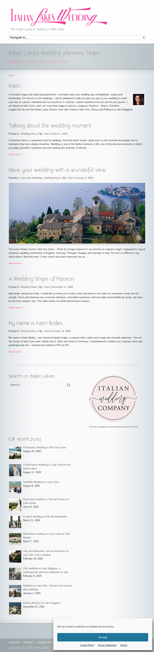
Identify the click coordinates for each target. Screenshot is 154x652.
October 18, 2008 (61, 331)
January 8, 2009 (84, 177)
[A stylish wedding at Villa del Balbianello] (15, 522)
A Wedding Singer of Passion (41, 279)
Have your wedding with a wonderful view (57, 170)
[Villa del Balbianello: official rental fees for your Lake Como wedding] (15, 556)
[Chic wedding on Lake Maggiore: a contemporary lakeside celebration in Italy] (15, 573)
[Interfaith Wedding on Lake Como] (15, 487)
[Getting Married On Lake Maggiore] (15, 608)
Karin (47, 133)
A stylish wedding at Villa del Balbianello (45, 516)
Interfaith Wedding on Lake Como (41, 482)
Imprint (123, 645)
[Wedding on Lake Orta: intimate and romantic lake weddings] (15, 591)
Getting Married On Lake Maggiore (41, 602)
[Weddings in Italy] (113, 401)
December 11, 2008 (62, 287)
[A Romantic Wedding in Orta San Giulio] (15, 452)
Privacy (28, 642)
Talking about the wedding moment (50, 126)
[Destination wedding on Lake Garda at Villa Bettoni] (15, 539)
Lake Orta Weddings (32, 177)
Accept (102, 637)
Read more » (16, 154)
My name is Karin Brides (36, 323)
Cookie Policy (87, 645)
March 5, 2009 (59, 133)
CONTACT (15, 642)
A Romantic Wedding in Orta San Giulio (44, 447)
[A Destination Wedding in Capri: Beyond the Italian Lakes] (15, 470)
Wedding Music (29, 133)
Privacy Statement (107, 645)
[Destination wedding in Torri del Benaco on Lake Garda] (15, 504)
